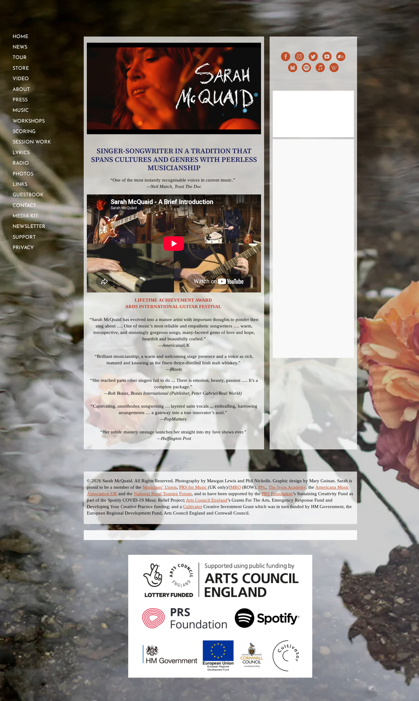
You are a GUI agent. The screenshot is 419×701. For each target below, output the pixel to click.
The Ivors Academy (287, 487)
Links (20, 184)
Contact (24, 205)
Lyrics (21, 153)
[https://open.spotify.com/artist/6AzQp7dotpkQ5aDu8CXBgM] (306, 68)
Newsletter (29, 226)
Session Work (32, 142)
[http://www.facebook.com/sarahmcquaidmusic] (285, 57)
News (20, 47)
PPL (262, 487)
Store (21, 68)
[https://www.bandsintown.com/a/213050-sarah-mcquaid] (292, 68)
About (21, 89)
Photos (23, 174)
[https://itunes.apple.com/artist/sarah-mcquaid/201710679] (320, 68)
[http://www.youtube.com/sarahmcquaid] (327, 57)
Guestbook (28, 195)
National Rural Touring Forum (163, 493)
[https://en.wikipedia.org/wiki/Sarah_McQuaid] (334, 68)
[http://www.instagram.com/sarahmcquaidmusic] (299, 57)
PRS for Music (193, 487)
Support (24, 237)
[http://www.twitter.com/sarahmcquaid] (313, 57)
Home (20, 36)
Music (21, 110)
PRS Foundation (277, 493)
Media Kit (25, 216)
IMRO (235, 487)
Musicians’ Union (160, 487)
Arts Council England (206, 500)
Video (21, 78)
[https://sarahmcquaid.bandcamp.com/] (340, 57)
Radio (21, 163)
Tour (20, 57)
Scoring (24, 131)
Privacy (23, 247)
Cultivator (192, 506)
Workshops (29, 121)
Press (20, 100)
